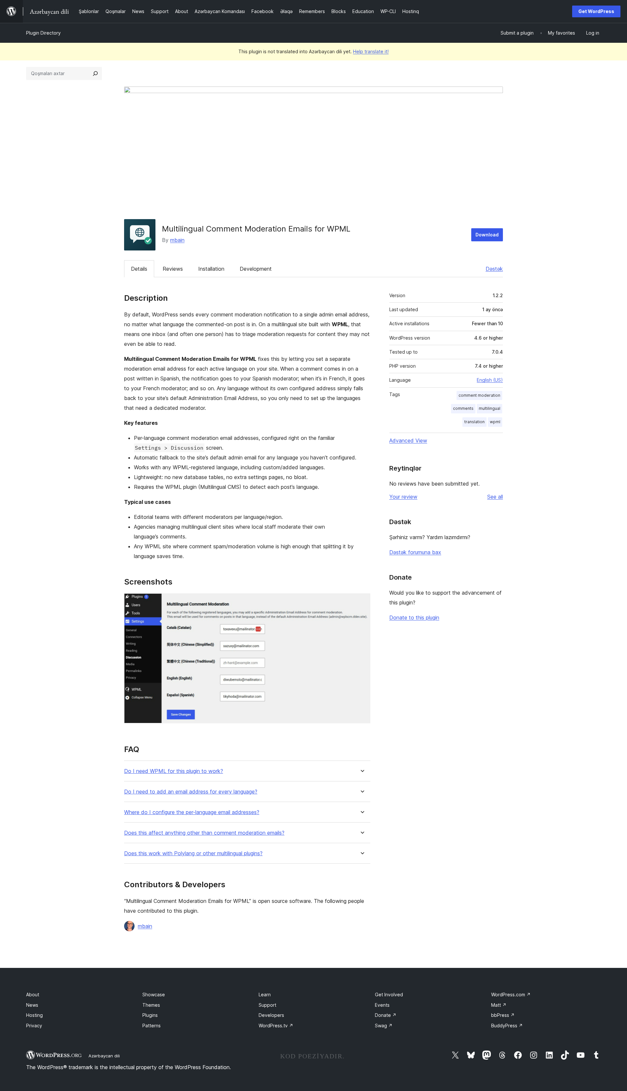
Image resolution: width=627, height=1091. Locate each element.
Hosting (34, 1015)
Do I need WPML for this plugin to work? (173, 771)
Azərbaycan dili (104, 1055)
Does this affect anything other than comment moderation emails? (204, 833)
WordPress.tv (276, 1025)
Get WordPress (596, 11)
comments (463, 408)
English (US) (490, 380)
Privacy (34, 1025)
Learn (265, 994)
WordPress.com (511, 994)
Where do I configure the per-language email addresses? (191, 812)
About (32, 994)
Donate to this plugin (414, 617)
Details (139, 268)
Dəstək (494, 268)
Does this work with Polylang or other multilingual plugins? (193, 853)
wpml (495, 421)
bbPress (503, 1015)
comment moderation (479, 395)
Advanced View (408, 440)
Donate (385, 1015)
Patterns (151, 1025)
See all (495, 496)
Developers (271, 1015)
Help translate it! (371, 51)
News (32, 1005)
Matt (498, 1005)
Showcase (153, 994)
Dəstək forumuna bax (415, 552)
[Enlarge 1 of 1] (361, 602)
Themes (151, 1005)
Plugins (150, 1015)
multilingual (489, 408)
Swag (384, 1025)
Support (267, 1005)
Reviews (173, 268)
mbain (177, 240)
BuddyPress (507, 1025)
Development (256, 268)
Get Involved (389, 994)
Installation (211, 268)
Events (382, 1005)
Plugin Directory (43, 33)
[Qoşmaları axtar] (95, 73)
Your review (403, 496)
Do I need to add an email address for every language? (190, 792)
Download (487, 234)
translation (474, 421)
